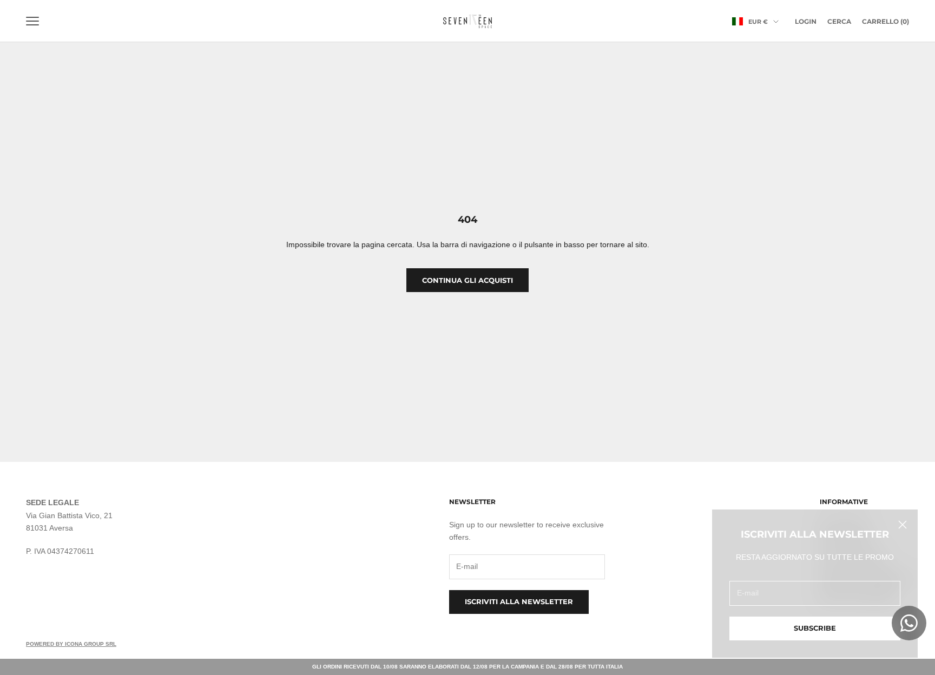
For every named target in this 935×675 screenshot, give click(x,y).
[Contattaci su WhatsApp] (909, 623)
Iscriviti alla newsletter (519, 601)
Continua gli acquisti (467, 280)
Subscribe (815, 628)
